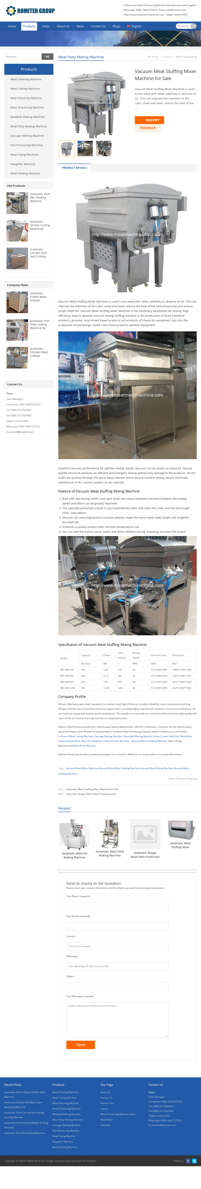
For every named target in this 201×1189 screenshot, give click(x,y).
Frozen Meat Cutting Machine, (77, 736)
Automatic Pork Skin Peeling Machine (40, 197)
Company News (17, 285)
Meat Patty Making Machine (81, 57)
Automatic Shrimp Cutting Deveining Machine (40, 227)
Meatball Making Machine (27, 117)
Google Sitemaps (55, 1161)
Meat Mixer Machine (84, 745)
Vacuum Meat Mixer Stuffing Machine (119, 768)
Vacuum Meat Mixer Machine (82, 768)
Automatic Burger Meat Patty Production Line (91, 794)
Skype (194, 1161)
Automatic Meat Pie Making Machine (74, 855)
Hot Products (16, 186)
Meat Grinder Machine (117, 741)
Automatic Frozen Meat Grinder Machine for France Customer (38, 302)
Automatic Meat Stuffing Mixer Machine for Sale (92, 789)
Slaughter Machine (22, 164)
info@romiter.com (176, 10)
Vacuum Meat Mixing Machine (156, 768)
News (80, 26)
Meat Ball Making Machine (138, 736)
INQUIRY (152, 120)
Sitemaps (105, 1125)
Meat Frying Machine (24, 154)
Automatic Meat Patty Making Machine (110, 853)
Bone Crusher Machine (166, 736)
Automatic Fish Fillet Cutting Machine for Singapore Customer (39, 328)
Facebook (188, 1161)
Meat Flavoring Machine (26, 98)
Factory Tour (107, 1103)
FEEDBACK (148, 128)
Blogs (116, 26)
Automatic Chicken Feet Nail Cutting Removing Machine (38, 256)
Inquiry (104, 1108)
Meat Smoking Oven (92, 741)
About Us (63, 26)
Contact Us (98, 26)
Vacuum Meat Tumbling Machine (149, 741)
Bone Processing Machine (27, 107)
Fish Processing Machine (26, 145)
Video (46, 26)
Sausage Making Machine (108, 736)
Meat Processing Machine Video (117, 1114)
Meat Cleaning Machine (26, 79)
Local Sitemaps (73, 1161)
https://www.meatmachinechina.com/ (144, 14)
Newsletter (106, 1119)
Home (12, 26)
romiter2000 (180, 14)
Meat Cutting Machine (25, 88)
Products (29, 26)
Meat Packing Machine (25, 173)
